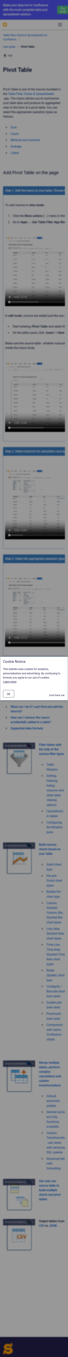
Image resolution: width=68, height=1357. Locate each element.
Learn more (9, 681)
